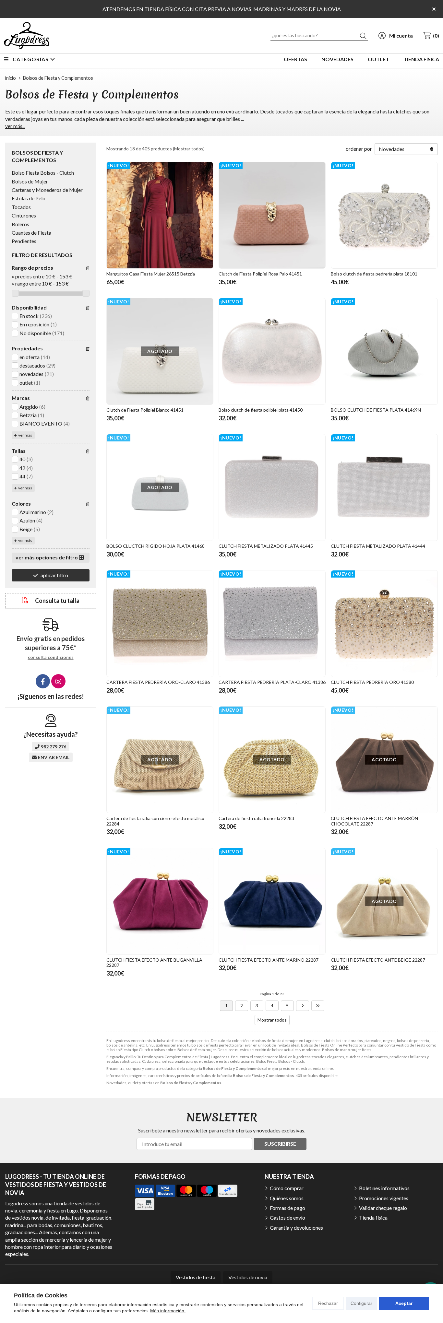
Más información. (168, 1310)
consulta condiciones (51, 657)
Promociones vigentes (383, 1198)
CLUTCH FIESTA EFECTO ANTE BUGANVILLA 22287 (154, 962)
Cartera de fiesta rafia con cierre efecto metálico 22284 (155, 820)
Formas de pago (287, 1208)
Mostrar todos (188, 148)
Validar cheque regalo (383, 1208)
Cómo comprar (287, 1188)
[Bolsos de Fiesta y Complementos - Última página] (317, 1006)
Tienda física (373, 1217)
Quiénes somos (287, 1198)
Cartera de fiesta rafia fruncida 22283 (256, 818)
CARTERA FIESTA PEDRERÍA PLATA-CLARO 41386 (272, 682)
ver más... (15, 126)
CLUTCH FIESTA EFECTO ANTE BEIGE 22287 (378, 960)
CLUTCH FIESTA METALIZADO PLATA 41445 (266, 546)
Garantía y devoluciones (296, 1227)
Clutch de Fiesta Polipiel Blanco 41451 (145, 410)
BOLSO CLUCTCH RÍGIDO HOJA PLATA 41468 (155, 546)
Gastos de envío (287, 1217)
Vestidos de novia (247, 1277)
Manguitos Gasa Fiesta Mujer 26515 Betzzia (150, 273)
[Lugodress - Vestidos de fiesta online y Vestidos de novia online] (26, 35)
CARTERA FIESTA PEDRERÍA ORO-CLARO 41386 (158, 682)
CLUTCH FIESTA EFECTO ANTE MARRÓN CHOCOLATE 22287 (374, 820)
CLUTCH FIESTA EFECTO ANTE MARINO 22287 (268, 960)
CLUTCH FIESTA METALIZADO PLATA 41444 (378, 546)
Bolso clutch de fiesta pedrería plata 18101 (374, 273)
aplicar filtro (54, 575)
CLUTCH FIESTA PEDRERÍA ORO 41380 (372, 682)
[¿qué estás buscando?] (319, 35)
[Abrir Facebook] (42, 681)
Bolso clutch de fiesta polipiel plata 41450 (261, 410)
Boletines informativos (384, 1188)
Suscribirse (280, 1144)
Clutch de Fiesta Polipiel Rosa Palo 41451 (260, 273)
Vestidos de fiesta (195, 1277)
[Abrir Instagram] (58, 681)
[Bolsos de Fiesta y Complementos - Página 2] (302, 1006)
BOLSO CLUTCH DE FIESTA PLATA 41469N (376, 410)
